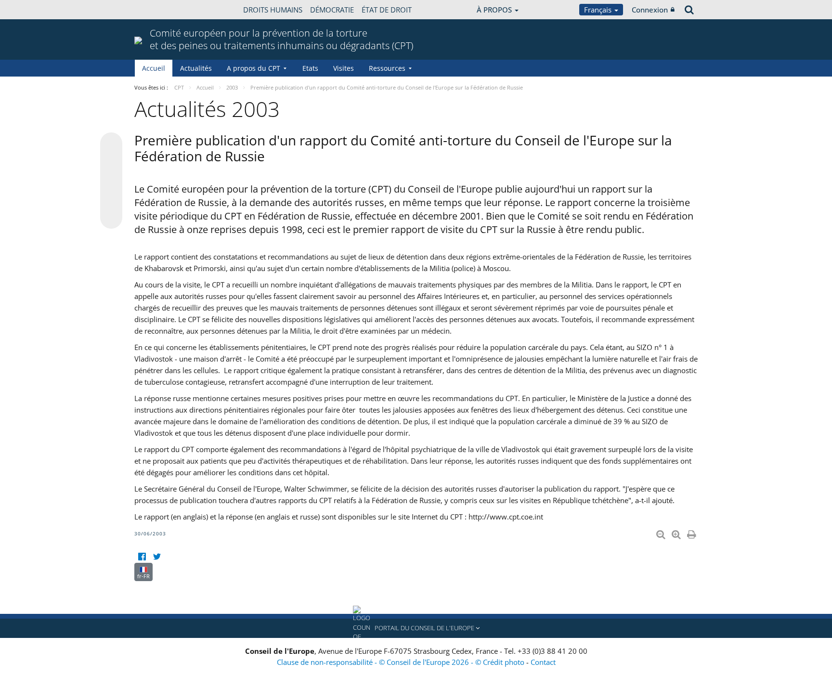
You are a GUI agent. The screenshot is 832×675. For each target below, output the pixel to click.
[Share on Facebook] (111, 181)
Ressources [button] (387, 68)
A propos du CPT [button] (253, 68)
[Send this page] (111, 217)
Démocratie (332, 9)
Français (598, 9)
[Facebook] (141, 556)
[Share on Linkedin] (111, 199)
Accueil (153, 68)
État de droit (387, 9)
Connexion (650, 9)
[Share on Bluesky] (111, 144)
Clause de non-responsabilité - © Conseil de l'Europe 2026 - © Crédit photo (401, 662)
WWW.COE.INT (158, 9)
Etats (310, 68)
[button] (416, 628)
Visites (343, 68)
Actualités (196, 68)
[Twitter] (156, 556)
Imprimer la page (692, 532)
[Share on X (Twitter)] (111, 163)
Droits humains (272, 9)
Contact (543, 662)
